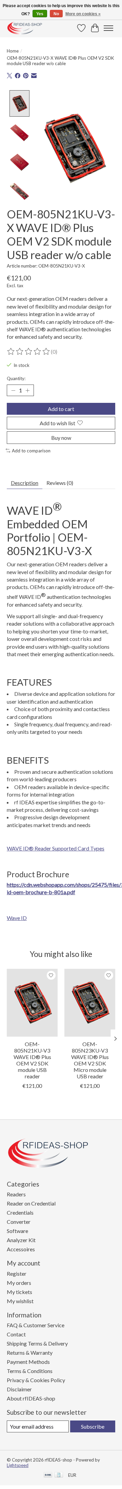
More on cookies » (83, 14)
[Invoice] (59, 1475)
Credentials (20, 1212)
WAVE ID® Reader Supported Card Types (55, 848)
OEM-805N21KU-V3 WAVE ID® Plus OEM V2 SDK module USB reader (32, 1059)
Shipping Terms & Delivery (37, 1343)
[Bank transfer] (48, 1475)
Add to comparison (31, 450)
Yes (39, 14)
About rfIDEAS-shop (31, 1398)
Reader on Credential (31, 1203)
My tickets (19, 1292)
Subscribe (92, 1426)
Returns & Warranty (30, 1352)
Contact (16, 1334)
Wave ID (17, 918)
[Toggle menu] (108, 28)
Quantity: (16, 378)
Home (13, 51)
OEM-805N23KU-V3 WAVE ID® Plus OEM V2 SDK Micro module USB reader (90, 1059)
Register (16, 1273)
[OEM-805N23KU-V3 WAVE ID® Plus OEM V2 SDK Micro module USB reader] (89, 1003)
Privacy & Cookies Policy (36, 1380)
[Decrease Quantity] (13, 390)
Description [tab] (24, 482)
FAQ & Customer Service (35, 1325)
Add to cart (61, 409)
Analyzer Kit (21, 1240)
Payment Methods (28, 1361)
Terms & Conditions (30, 1371)
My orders (19, 1282)
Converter (18, 1221)
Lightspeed (17, 1465)
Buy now (61, 437)
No (56, 14)
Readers (16, 1194)
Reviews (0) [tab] (59, 482)
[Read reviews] (29, 352)
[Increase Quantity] (27, 390)
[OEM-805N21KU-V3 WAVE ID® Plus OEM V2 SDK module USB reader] (32, 1003)
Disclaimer (19, 1389)
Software (17, 1231)
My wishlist (20, 1301)
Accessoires (21, 1249)
